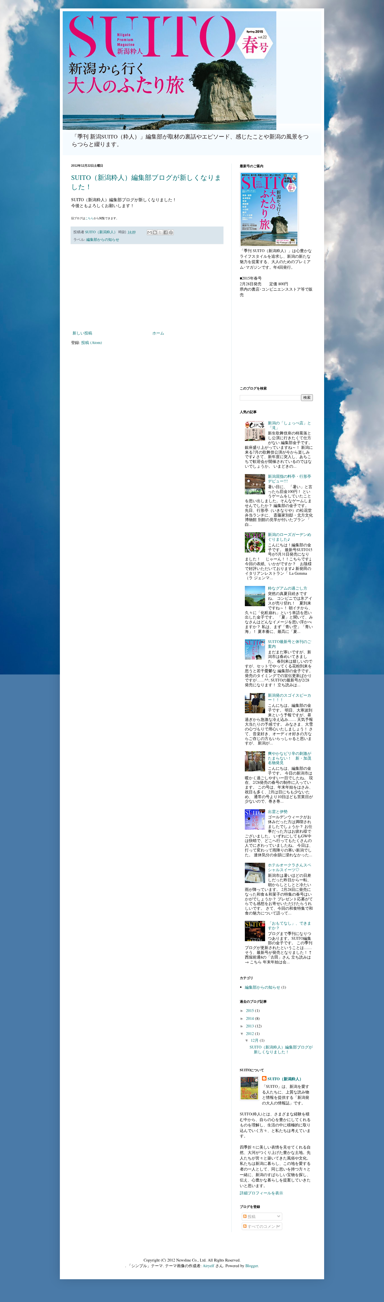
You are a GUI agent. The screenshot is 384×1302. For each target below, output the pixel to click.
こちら (89, 218)
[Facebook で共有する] (165, 232)
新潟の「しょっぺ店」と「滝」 (289, 425)
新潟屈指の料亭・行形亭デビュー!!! (289, 479)
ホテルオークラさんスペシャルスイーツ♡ (289, 867)
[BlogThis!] (155, 232)
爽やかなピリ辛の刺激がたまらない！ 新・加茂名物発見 (289, 758)
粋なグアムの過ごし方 (287, 588)
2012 (250, 1033)
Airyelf (208, 1265)
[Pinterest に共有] (171, 232)
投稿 (251, 1216)
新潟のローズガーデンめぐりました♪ (289, 537)
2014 (250, 1018)
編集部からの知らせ (102, 239)
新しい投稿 (82, 333)
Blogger (251, 1265)
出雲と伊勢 (278, 811)
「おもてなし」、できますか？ (289, 925)
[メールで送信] (149, 232)
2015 (250, 1010)
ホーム (158, 333)
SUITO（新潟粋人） (285, 1079)
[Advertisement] (147, 287)
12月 (255, 1040)
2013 (250, 1026)
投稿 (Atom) (91, 342)
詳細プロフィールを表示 (261, 1192)
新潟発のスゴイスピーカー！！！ (289, 697)
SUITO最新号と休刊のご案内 (289, 644)
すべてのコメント (263, 1226)
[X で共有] (160, 232)
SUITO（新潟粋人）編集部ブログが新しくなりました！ (281, 1049)
